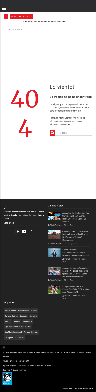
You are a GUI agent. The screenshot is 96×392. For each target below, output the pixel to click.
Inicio (9, 29)
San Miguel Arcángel (13, 332)
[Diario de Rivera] (5, 208)
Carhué (34, 311)
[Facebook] (18, 231)
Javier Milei (27, 321)
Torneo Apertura (31, 332)
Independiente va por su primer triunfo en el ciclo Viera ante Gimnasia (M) (75, 289)
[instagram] (31, 231)
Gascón (8, 321)
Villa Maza (19, 338)
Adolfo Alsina (10, 311)
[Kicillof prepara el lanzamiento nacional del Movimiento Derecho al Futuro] (54, 252)
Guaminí (17, 321)
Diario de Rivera (56, 225)
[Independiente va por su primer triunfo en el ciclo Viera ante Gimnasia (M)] (54, 289)
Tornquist (9, 338)
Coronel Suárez (11, 316)
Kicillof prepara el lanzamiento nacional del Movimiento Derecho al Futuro (75, 252)
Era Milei (33, 316)
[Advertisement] (49, 51)
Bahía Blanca (23, 311)
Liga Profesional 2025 (14, 327)
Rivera (28, 327)
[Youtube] (24, 231)
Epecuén (23, 316)
